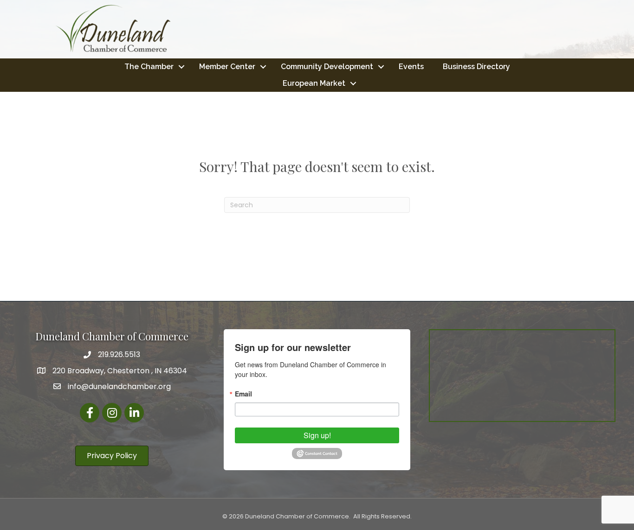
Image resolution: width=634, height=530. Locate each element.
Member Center (227, 66)
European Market (314, 83)
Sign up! (317, 435)
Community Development (327, 66)
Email (243, 393)
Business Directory (476, 66)
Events (411, 66)
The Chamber (149, 66)
